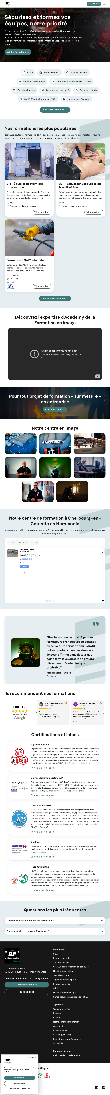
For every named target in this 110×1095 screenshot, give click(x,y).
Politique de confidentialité (66, 1055)
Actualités (58, 1043)
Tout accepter (19, 1078)
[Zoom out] (102, 552)
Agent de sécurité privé (57, 90)
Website (25, 562)
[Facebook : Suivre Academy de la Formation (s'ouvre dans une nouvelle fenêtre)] (103, 1088)
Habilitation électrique (34, 81)
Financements (60, 1030)
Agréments (58, 1026)
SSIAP (30, 72)
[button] (104, 4)
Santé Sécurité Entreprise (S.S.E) (40, 99)
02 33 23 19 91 (27, 559)
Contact (57, 1017)
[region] (75, 575)
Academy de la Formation (27, 550)
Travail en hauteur (26, 90)
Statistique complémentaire (67, 1039)
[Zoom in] (102, 549)
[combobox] (21, 542)
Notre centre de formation (66, 1021)
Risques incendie (79, 72)
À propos (58, 1004)
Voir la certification (44, 767)
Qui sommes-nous (62, 1008)
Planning (57, 1013)
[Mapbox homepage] (50, 601)
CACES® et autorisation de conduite (73, 81)
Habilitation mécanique (78, 99)
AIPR (55, 988)
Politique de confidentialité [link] (20, 1089)
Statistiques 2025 (62, 1034)
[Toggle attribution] (103, 600)
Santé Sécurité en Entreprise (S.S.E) (70, 996)
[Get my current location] (37, 542)
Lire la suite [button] (43, 722)
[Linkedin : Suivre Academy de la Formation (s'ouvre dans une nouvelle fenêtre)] (97, 1088)
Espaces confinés (88, 90)
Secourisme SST (52, 72)
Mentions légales (62, 1051)
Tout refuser (32, 1058)
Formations (59, 949)
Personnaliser (19, 1083)
